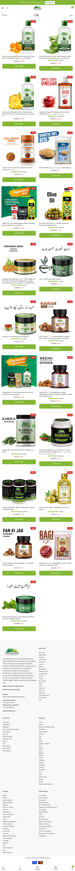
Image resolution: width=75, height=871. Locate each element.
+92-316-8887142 (9, 707)
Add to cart (19, 66)
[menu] (2, 8)
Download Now (50, 2)
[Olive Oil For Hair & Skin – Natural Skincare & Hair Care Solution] (56, 488)
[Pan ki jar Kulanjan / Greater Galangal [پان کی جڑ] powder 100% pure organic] (19, 543)
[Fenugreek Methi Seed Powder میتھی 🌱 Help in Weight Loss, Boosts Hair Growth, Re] (19, 259)
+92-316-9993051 (9, 702)
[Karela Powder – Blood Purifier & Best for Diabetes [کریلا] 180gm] (19, 430)
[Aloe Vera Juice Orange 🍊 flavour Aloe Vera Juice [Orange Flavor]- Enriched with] (19, 36)
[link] (20, 868)
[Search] (8, 8)
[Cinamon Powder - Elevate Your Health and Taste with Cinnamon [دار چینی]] (19, 148)
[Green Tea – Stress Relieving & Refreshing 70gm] (19, 317)
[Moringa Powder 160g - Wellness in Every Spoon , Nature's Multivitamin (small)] (19, 488)
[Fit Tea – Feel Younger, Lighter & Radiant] (56, 259)
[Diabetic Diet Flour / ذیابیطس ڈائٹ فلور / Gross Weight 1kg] (56, 148)
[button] (35, 15)
